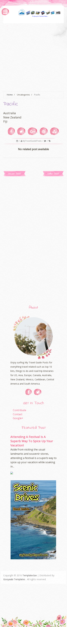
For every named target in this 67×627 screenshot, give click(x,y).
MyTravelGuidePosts (32, 140)
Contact (17, 414)
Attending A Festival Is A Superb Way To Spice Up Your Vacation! (31, 441)
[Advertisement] (33, 56)
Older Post (53, 174)
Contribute (19, 410)
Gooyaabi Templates (14, 579)
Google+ (18, 418)
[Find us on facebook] (28, 392)
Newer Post (14, 174)
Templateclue (29, 575)
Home (10, 94)
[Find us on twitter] (38, 392)
